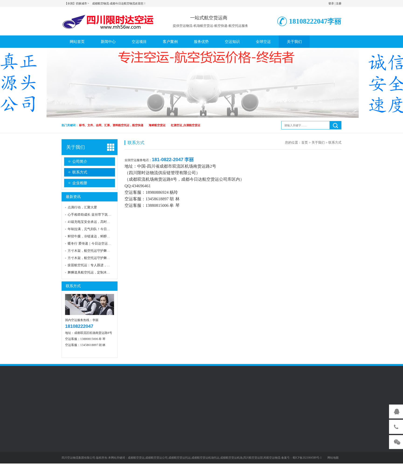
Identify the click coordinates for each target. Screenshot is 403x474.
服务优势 (201, 42)
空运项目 (139, 42)
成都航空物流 (208, 403)
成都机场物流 (280, 397)
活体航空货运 (99, 462)
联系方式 (79, 172)
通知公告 (68, 435)
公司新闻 (68, 441)
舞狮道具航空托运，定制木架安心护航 (95, 272)
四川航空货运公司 (107, 403)
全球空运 (263, 42)
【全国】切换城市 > (77, 3)
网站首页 (77, 42)
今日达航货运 (326, 397)
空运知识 (232, 42)
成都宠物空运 (114, 397)
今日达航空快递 (233, 403)
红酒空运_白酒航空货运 (185, 125)
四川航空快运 (159, 397)
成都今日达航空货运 (200, 179)
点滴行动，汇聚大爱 (82, 207)
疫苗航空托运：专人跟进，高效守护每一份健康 (102, 265)
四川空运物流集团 (290, 403)
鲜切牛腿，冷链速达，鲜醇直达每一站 (95, 236)
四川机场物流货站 (261, 403)
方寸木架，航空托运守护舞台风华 (92, 251)
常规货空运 (98, 435)
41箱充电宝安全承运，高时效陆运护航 (95, 222)
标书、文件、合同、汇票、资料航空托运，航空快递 (111, 125)
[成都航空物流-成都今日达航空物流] (109, 20)
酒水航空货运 (99, 448)
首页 (304, 142)
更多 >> (95, 469)
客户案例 (170, 42)
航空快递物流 (257, 397)
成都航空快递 (185, 403)
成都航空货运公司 (137, 403)
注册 (338, 3)
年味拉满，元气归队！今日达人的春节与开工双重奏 (105, 229)
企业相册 (79, 183)
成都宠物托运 (136, 397)
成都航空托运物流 (231, 397)
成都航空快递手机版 (76, 403)
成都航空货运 (182, 397)
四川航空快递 (163, 403)
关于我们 (294, 42)
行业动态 (68, 448)
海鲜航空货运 (157, 125)
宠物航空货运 (99, 441)
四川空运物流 (91, 397)
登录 (331, 3)
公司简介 (79, 161)
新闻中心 (108, 42)
